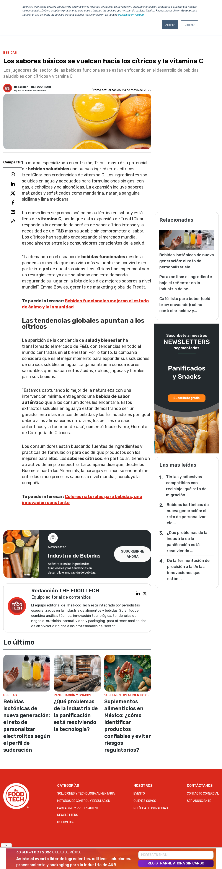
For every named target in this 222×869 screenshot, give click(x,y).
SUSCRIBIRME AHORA (132, 554)
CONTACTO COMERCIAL (203, 793)
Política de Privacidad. (131, 14)
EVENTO (139, 793)
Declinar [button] (189, 24)
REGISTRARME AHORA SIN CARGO (176, 863)
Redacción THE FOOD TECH (32, 86)
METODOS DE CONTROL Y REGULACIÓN (83, 801)
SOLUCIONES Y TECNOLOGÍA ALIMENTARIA (86, 793)
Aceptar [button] (170, 24)
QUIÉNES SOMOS (145, 801)
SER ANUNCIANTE (199, 801)
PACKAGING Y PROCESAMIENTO (79, 808)
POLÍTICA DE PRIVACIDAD (151, 808)
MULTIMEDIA (65, 822)
